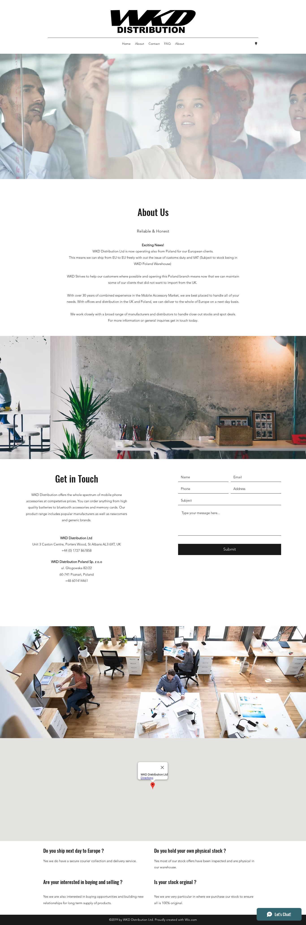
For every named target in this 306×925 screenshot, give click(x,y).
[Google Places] (256, 43)
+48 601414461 (76, 581)
